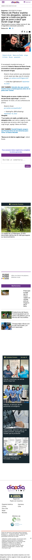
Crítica (4, 506)
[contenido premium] (16, 496)
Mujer (3, 510)
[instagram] (23, 490)
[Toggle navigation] (3, 2)
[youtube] (21, 490)
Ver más (23, 357)
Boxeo (11, 57)
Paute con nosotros (16, 501)
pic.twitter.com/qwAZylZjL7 (13, 108)
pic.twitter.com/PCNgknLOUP (18, 78)
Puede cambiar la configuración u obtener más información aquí (13, 547)
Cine (19, 506)
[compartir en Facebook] (22, 32)
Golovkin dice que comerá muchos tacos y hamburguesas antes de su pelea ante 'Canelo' (15, 88)
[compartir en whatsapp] (27, 32)
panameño (17, 57)
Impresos (21, 504)
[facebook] (16, 490)
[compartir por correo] (29, 32)
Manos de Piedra (18, 55)
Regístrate (16, 499)
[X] (18, 490)
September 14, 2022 (10, 113)
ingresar (28, 2)
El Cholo (5, 57)
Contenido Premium (17, 204)
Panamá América (7, 504)
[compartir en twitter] (24, 32)
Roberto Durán (7, 55)
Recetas (4, 512)
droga (26, 55)
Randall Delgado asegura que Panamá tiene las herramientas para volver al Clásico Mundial (14, 130)
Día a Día (5, 508)
